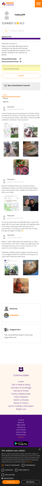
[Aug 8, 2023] (11, 130)
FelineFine (14, 315)
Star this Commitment (17, 31)
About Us (21, 422)
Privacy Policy (21, 435)
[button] (21, 478)
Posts (5, 95)
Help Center (21, 425)
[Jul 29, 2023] (11, 267)
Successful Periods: (9, 59)
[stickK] (11, 3)
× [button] (39, 449)
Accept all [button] (11, 482)
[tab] (11, 95)
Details (21, 75)
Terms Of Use (21, 432)
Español (21, 437)
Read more (29, 462)
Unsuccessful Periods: (10, 62)
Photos (5, 98)
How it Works (21, 430)
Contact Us (21, 427)
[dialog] (21, 466)
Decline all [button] (30, 482)
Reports (5, 102)
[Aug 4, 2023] (11, 203)
